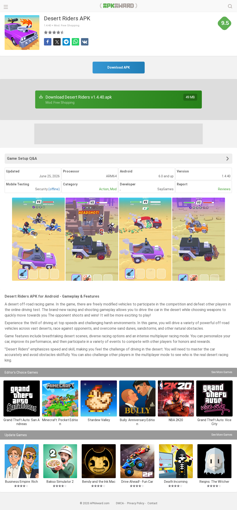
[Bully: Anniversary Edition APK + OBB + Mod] (137, 398)
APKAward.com (118, 6)
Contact (152, 503)
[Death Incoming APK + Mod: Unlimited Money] (176, 461)
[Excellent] (63, 32)
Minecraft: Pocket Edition (60, 422)
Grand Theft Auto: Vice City (214, 422)
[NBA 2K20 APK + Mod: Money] (176, 398)
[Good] (54, 32)
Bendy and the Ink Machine (98, 481)
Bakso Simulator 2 (60, 481)
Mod (113, 189)
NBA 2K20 (176, 420)
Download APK (118, 67)
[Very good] (58, 32)
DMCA (120, 503)
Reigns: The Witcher (214, 481)
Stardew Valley (99, 420)
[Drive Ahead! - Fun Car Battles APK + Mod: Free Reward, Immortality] (137, 461)
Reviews (224, 189)
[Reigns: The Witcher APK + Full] (214, 461)
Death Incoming (175, 481)
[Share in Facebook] (47, 41)
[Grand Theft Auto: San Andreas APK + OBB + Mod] (21, 398)
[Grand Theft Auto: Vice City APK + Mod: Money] (214, 398)
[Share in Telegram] (66, 41)
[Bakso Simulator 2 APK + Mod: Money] (60, 461)
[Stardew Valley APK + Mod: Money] (99, 398)
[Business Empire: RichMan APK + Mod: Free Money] (22, 461)
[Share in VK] (84, 41)
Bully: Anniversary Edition (137, 422)
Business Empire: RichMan (21, 481)
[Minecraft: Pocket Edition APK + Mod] (60, 398)
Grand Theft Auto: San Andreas (21, 422)
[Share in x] (57, 41)
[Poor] (46, 32)
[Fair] (50, 32)
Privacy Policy (135, 503)
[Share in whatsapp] (75, 41)
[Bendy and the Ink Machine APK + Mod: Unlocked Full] (99, 461)
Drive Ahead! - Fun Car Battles (137, 481)
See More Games (221, 372)
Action (104, 189)
